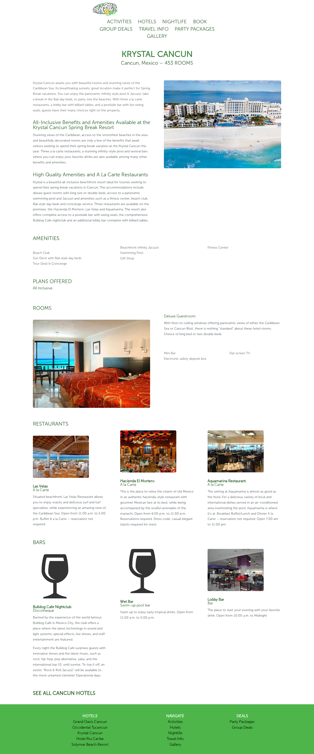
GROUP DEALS (116, 29)
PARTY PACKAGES (194, 29)
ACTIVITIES (119, 21)
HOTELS (147, 21)
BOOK (200, 21)
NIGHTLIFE (174, 21)
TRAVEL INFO (153, 29)
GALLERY (157, 36)
